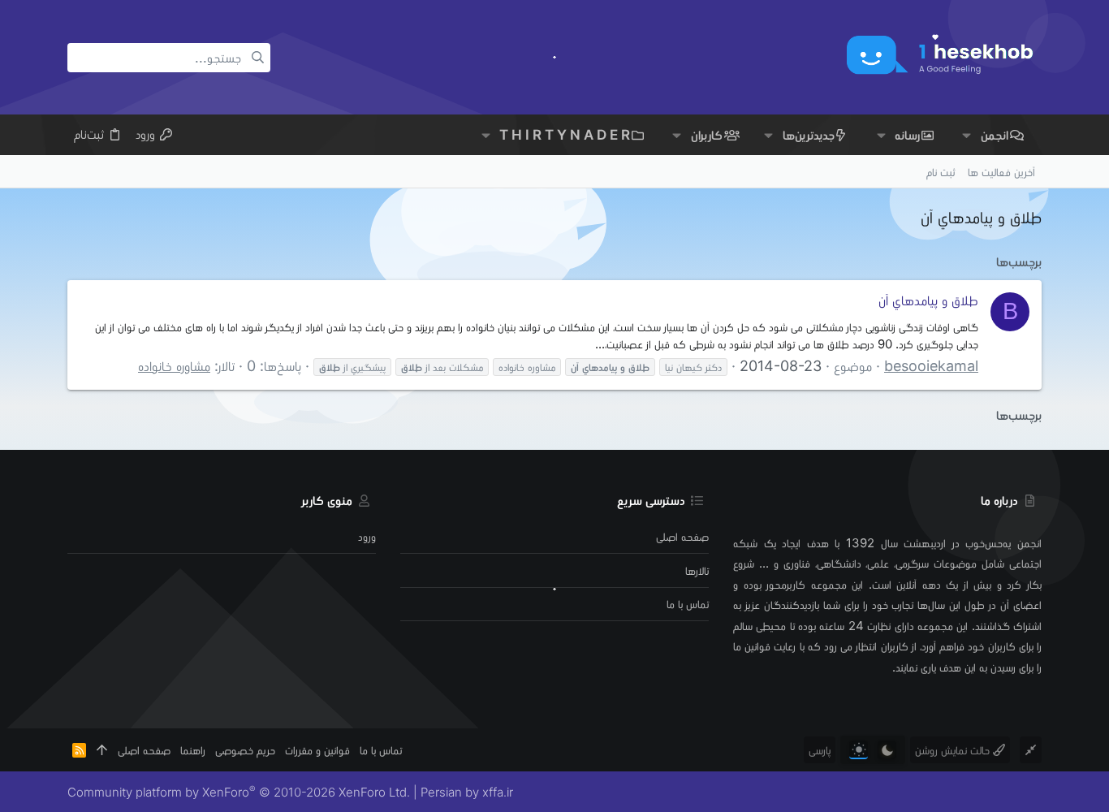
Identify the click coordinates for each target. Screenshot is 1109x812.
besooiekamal (931, 365)
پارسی (820, 750)
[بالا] (102, 749)
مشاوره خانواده (174, 365)
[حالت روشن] (858, 750)
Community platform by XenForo (238, 792)
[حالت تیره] (887, 750)
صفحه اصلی (682, 536)
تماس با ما (688, 603)
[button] (966, 135)
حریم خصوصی (245, 750)
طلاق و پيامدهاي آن (928, 300)
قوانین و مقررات (317, 750)
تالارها (697, 570)
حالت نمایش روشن (954, 750)
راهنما (192, 750)
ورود (367, 536)
